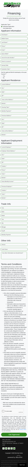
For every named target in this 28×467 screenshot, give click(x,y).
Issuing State (4, 65)
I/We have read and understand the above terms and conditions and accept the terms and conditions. (14, 404)
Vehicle (3, 244)
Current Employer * (6, 147)
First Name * (4, 34)
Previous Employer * (6, 186)
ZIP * (2, 95)
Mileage (3, 227)
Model (3, 215)
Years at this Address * (7, 99)
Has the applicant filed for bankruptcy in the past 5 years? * (13, 73)
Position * (3, 166)
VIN (2, 223)
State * (3, 92)
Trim (2, 219)
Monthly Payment (6, 234)
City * (2, 88)
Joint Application (7, 28)
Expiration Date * (5, 69)
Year (2, 208)
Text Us (22, 465)
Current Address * (6, 84)
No (3, 77)
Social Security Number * (8, 57)
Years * (3, 173)
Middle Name (5, 38)
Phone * (3, 46)
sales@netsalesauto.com (9, 441)
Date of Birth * (5, 53)
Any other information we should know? (12, 253)
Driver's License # (6, 61)
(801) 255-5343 (6, 439)
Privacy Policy (23, 429)
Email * (3, 50)
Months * (3, 103)
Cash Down (4, 249)
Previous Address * (6, 115)
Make (2, 211)
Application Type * (6, 24)
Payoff (3, 230)
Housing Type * (5, 107)
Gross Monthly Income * (7, 181)
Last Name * (4, 42)
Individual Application (8, 26)
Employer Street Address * (8, 151)
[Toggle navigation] (25, 4)
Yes (4, 76)
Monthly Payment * (6, 111)
